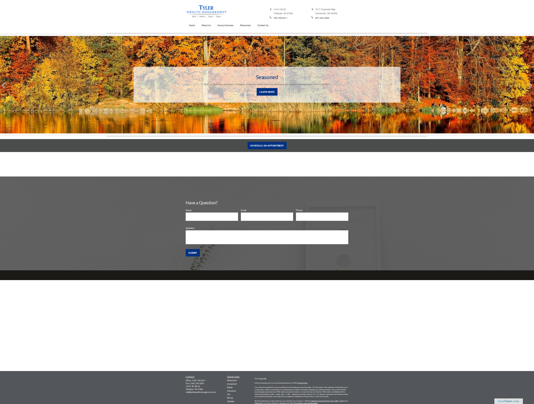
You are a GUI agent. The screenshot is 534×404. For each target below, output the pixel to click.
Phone (299, 210)
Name (189, 210)
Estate (230, 387)
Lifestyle (230, 401)
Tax (228, 394)
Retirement (232, 380)
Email (244, 210)
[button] (192, 25)
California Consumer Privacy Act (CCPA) (324, 401)
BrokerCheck (302, 383)
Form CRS (262, 378)
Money (230, 397)
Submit (192, 252)
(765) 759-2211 (199, 380)
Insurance (231, 390)
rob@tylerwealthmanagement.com (201, 392)
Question (190, 228)
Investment (232, 383)
